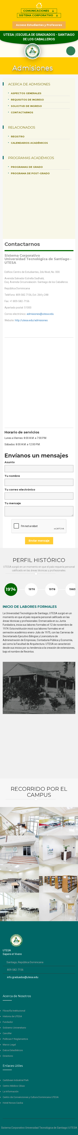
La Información (11, 1091)
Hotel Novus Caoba (13, 1102)
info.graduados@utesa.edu (23, 977)
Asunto (10, 462)
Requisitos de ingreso (27, 99)
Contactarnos (22, 112)
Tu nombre (12, 476)
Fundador (8, 1022)
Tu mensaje (13, 503)
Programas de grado (27, 166)
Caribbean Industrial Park (16, 1080)
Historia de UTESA (12, 1016)
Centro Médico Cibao (14, 1085)
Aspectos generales (26, 93)
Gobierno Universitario (14, 1027)
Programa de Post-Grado (30, 173)
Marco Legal (9, 1044)
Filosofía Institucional (14, 1010)
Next (70, 594)
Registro (17, 136)
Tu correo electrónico (20, 489)
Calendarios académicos (29, 142)
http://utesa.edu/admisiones (31, 320)
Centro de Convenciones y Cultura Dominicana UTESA (31, 1097)
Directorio (8, 1056)
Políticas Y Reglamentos (15, 1039)
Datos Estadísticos (13, 1050)
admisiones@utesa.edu (40, 313)
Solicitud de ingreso (26, 106)
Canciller (7, 1033)
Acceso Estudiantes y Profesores (39, 25)
